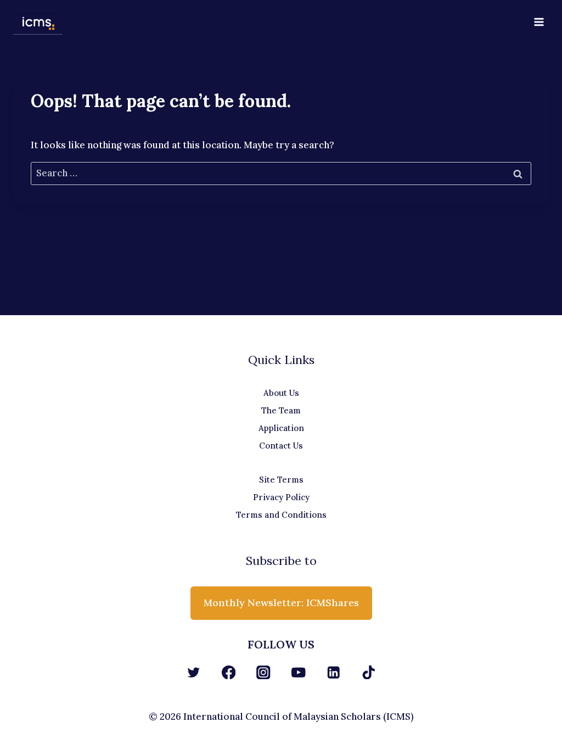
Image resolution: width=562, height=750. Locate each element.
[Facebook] (229, 672)
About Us (281, 393)
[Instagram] (264, 672)
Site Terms (281, 479)
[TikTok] (369, 672)
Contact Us (281, 445)
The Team (281, 410)
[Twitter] (193, 672)
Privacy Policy (281, 497)
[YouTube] (298, 672)
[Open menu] (539, 21)
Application (281, 428)
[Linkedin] (333, 672)
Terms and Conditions (281, 515)
